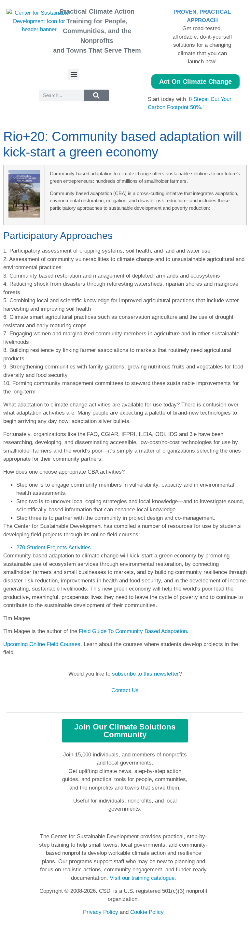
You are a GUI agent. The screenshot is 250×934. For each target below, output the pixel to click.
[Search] (96, 95)
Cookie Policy (147, 912)
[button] (73, 74)
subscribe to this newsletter (145, 674)
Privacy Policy (100, 912)
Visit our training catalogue (142, 878)
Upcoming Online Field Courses (41, 644)
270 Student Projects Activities (53, 547)
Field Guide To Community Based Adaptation (133, 631)
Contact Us (125, 690)
